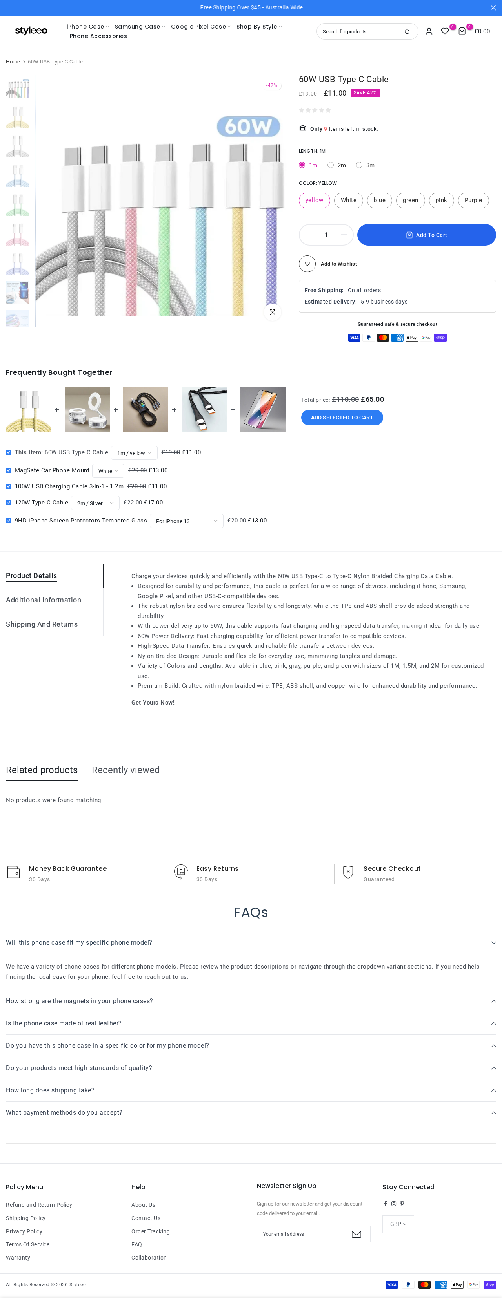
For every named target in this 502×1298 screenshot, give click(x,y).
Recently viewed (126, 770)
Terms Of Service (27, 1244)
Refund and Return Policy (39, 1205)
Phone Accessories (98, 36)
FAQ (136, 1244)
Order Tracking (150, 1231)
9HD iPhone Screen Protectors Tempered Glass (81, 520)
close (9, 8)
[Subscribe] (355, 1234)
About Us (143, 1205)
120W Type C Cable (42, 502)
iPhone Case (85, 27)
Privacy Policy (24, 1231)
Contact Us (145, 1218)
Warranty (18, 1258)
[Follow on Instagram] (394, 1203)
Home (13, 62)
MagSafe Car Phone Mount (52, 470)
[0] (445, 31)
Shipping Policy (26, 1218)
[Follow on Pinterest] (402, 1203)
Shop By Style (256, 27)
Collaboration (149, 1258)
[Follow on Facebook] (385, 1203)
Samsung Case (137, 27)
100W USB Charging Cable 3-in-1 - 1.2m (69, 486)
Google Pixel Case (198, 27)
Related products (42, 770)
